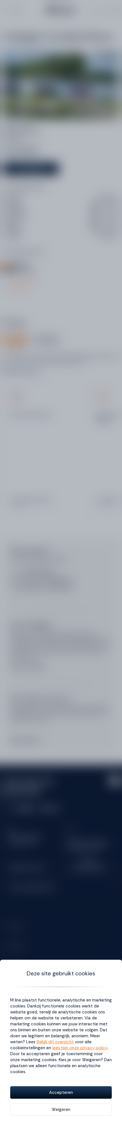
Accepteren (61, 1092)
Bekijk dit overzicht (55, 1042)
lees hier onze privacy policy (79, 1048)
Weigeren (61, 1109)
